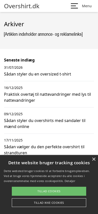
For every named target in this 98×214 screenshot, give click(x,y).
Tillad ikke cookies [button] (49, 202)
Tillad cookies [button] (49, 191)
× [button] (93, 159)
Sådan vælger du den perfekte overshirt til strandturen (44, 150)
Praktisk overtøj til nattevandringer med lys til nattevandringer (47, 97)
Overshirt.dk (21, 6)
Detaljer (70, 181)
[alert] (49, 184)
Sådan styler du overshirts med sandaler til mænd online (44, 123)
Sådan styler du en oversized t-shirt (37, 74)
